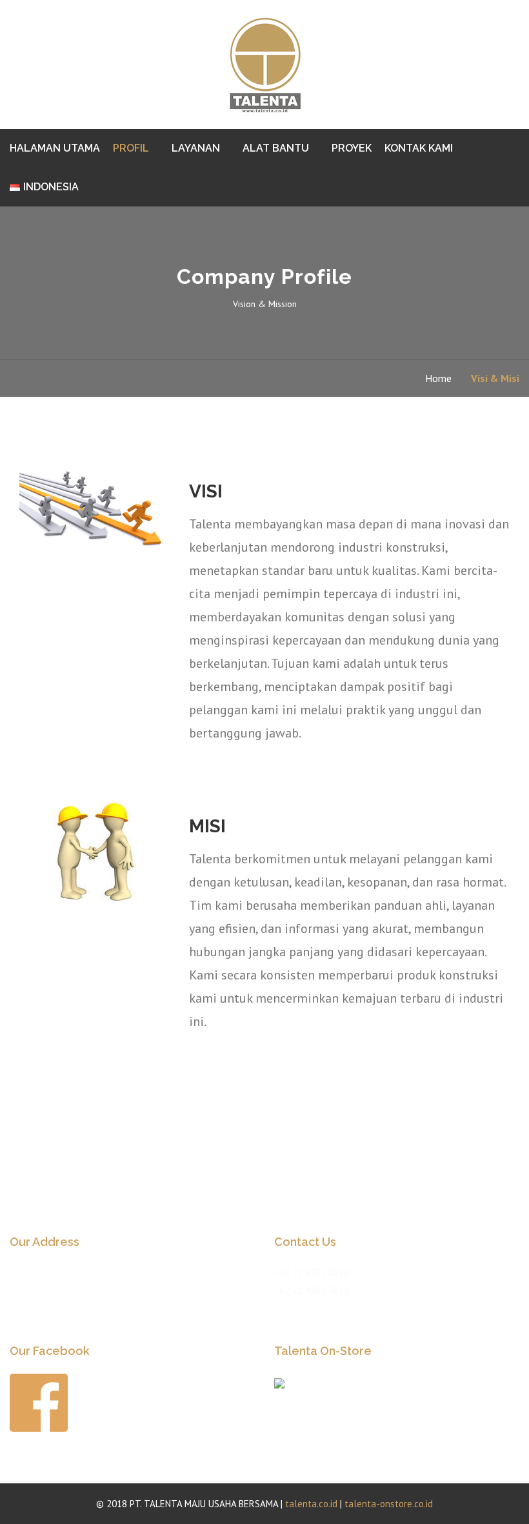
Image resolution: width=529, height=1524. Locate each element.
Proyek (352, 148)
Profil (131, 148)
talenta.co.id (311, 1504)
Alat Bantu (276, 148)
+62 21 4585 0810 (311, 1273)
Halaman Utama (55, 148)
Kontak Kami (418, 148)
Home (438, 378)
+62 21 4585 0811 (311, 1290)
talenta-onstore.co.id (388, 1504)
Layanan (196, 148)
